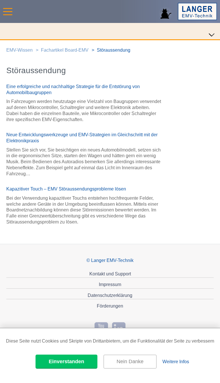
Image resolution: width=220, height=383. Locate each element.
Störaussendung (113, 50)
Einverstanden (66, 361)
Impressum (110, 284)
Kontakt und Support (110, 273)
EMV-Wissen (19, 50)
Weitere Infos (175, 361)
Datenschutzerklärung (110, 295)
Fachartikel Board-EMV (65, 50)
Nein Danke (130, 361)
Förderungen (110, 306)
